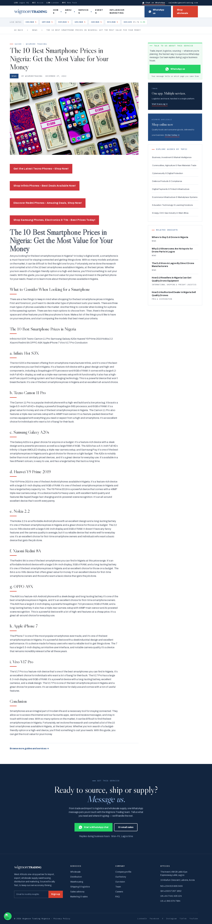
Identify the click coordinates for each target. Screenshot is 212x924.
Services (83, 11)
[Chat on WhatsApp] (8, 916)
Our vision (120, 882)
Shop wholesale (182, 11)
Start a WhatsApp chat (96, 827)
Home (55, 11)
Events (99, 11)
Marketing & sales (79, 896)
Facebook (154, 918)
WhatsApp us (158, 11)
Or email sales (125, 827)
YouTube (193, 918)
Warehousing (76, 882)
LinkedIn (142, 918)
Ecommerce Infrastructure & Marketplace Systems (175, 197)
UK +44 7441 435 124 (171, 896)
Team (118, 887)
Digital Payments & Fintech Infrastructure (170, 189)
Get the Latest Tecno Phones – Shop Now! (41, 168)
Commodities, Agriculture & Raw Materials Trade (174, 165)
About (68, 11)
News (34, 30)
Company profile (123, 872)
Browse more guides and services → (29, 748)
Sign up (55, 894)
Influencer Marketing (117, 11)
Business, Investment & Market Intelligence (172, 157)
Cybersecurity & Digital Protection (167, 173)
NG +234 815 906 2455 (171, 886)
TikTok (183, 918)
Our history (120, 877)
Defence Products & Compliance (167, 181)
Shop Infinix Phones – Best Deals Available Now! (45, 185)
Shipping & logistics (80, 887)
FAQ (117, 896)
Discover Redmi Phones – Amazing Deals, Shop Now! (48, 203)
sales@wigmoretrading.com (183, 3)
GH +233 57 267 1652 (170, 891)
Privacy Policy (62, 918)
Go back (18, 30)
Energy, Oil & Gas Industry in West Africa (170, 213)
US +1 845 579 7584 (170, 901)
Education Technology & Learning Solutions (172, 205)
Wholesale (75, 872)
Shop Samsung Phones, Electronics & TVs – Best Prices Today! (54, 220)
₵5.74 (134, 22)
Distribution (76, 877)
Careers (119, 892)
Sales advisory (77, 892)
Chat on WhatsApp (155, 3)
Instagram (171, 918)
